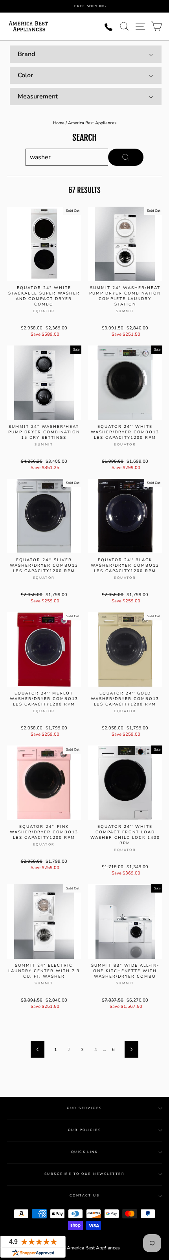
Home (58, 123)
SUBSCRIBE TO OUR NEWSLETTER (84, 1174)
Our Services (84, 1108)
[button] (86, 54)
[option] (90, 6)
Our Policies (84, 1130)
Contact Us (85, 1195)
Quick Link (84, 1152)
